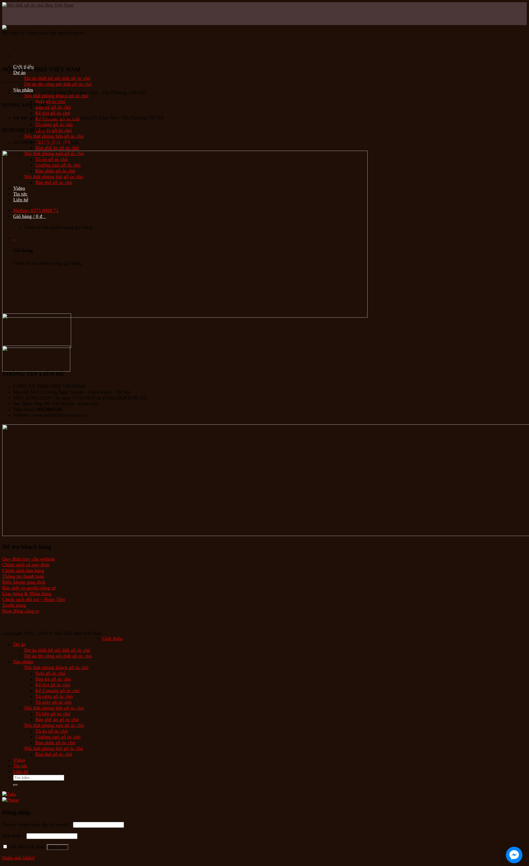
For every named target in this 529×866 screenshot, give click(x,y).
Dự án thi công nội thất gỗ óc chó (58, 84)
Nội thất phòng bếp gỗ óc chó (54, 136)
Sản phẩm (23, 661)
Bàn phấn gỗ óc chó (55, 742)
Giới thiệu (112, 638)
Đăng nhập (57, 847)
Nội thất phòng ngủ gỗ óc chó (54, 725)
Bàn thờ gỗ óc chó (53, 754)
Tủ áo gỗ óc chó (51, 731)
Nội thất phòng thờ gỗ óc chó (53, 748)
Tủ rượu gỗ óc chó (54, 124)
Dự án (19, 644)
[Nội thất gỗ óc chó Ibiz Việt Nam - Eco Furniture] (29, 25)
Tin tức (20, 765)
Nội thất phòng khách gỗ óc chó (56, 95)
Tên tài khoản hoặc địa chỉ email (37, 824)
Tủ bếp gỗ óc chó (52, 713)
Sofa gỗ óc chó (50, 101)
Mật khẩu (13, 835)
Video (19, 760)
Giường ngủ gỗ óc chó (57, 737)
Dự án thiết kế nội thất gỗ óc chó (57, 78)
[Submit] (15, 785)
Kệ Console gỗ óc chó (57, 690)
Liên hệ (20, 771)
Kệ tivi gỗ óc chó (52, 113)
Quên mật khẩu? (18, 857)
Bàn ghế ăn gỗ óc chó (57, 147)
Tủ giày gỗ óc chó (53, 130)
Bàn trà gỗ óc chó (53, 107)
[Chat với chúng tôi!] (514, 855)
